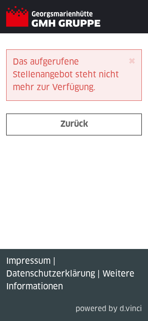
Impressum (28, 261)
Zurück (74, 124)
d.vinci (131, 309)
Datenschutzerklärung (50, 274)
